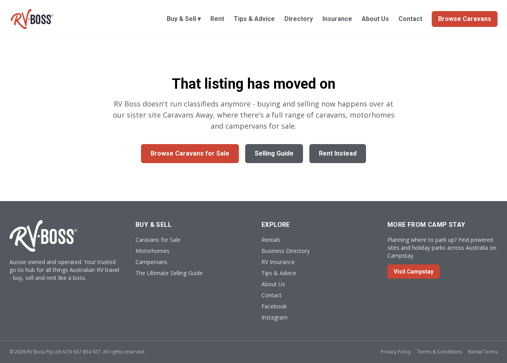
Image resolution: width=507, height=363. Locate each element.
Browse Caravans (464, 19)
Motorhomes (152, 251)
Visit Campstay (413, 271)
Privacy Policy (396, 351)
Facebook (274, 306)
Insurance (337, 19)
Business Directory (285, 251)
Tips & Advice (254, 19)
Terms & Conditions (439, 351)
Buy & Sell (184, 19)
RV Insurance (278, 262)
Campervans (151, 262)
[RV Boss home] (32, 19)
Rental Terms (482, 351)
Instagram (274, 317)
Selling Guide (274, 153)
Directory (298, 19)
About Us (375, 19)
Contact (410, 19)
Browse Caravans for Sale (190, 153)
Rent (217, 19)
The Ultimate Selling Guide (169, 273)
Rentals (270, 239)
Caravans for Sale (158, 239)
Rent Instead (337, 153)
